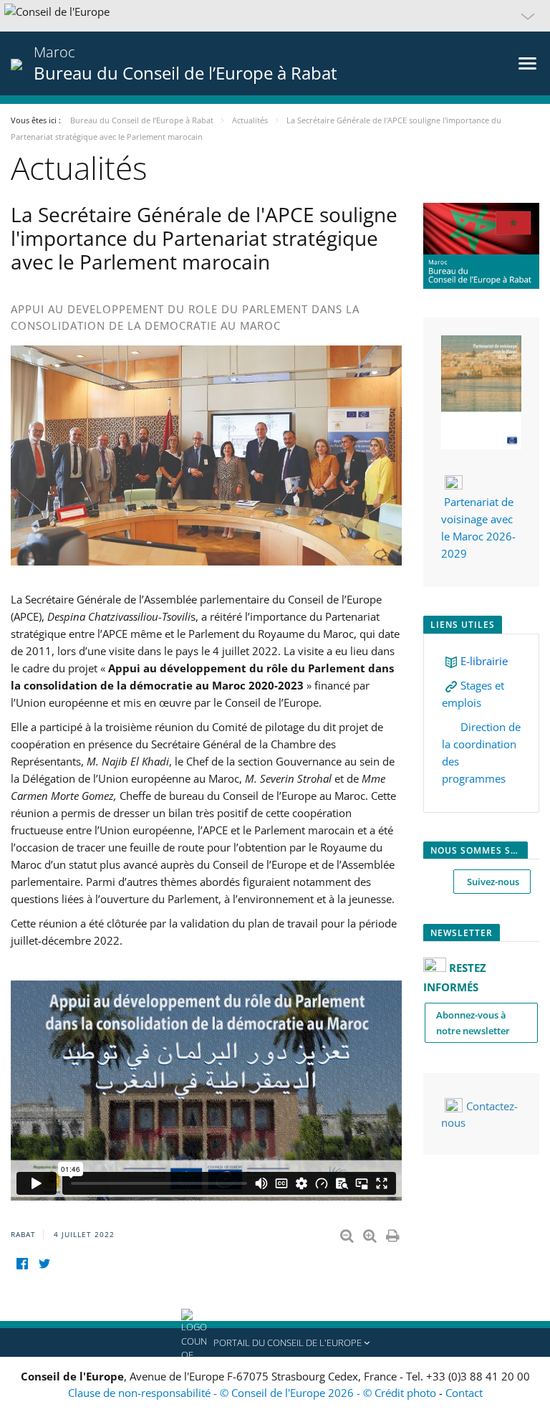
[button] (275, 16)
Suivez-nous (492, 881)
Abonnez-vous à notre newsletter (473, 1022)
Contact (464, 1392)
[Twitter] (44, 1263)
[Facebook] (22, 1263)
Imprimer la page (394, 1233)
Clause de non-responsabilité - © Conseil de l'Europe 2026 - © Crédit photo (253, 1392)
